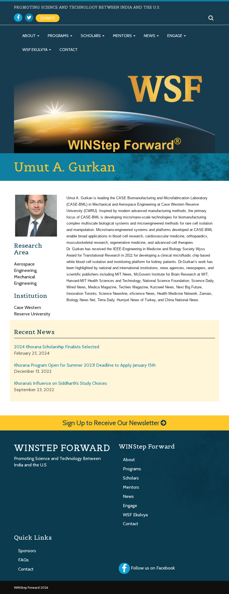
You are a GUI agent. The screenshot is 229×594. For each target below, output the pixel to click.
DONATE (47, 18)
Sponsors (27, 550)
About (29, 35)
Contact (68, 49)
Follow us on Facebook (153, 568)
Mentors (123, 35)
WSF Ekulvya (35, 49)
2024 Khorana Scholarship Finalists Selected (56, 346)
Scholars (91, 35)
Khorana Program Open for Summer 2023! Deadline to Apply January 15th (85, 365)
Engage (175, 35)
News (150, 35)
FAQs (23, 560)
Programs (59, 35)
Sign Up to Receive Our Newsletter (112, 423)
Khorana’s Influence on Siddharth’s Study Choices (60, 383)
